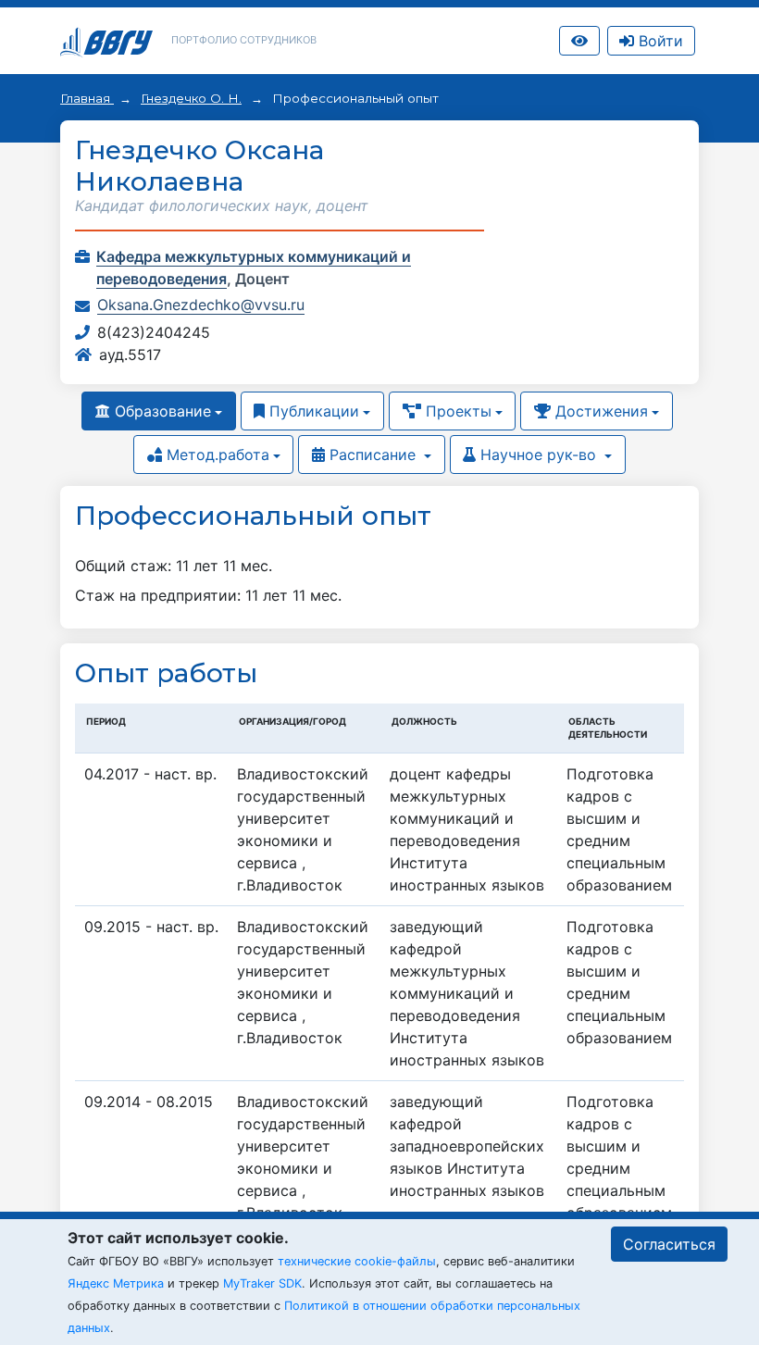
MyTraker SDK (262, 1283)
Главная (87, 98)
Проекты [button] (456, 411)
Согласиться (669, 1244)
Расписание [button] (372, 454)
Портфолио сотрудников (244, 39)
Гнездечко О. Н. (191, 98)
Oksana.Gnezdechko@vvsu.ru (201, 304)
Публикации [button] (312, 411)
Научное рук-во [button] (538, 454)
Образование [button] (160, 411)
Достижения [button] (599, 411)
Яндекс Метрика (116, 1283)
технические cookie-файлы (357, 1261)
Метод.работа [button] (215, 454)
